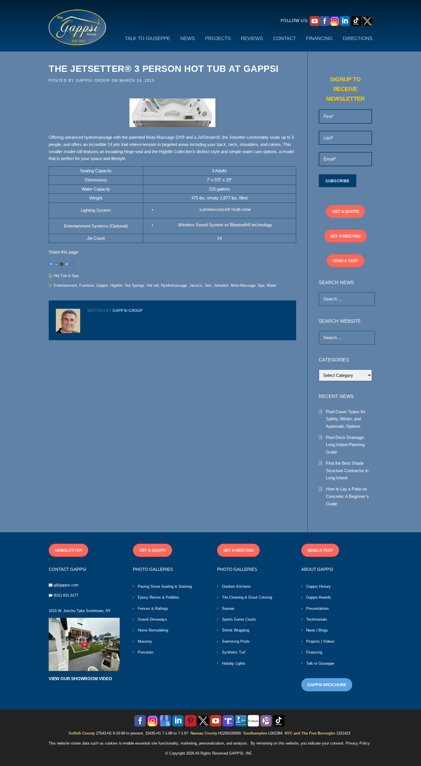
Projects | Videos (320, 641)
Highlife (116, 285)
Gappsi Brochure (326, 684)
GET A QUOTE (345, 211)
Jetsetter (221, 285)
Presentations (317, 608)
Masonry (145, 641)
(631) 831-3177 (66, 595)
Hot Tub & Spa (66, 276)
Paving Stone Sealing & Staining (165, 586)
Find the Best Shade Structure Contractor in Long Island (347, 470)
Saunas (228, 608)
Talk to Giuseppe (320, 663)
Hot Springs (134, 285)
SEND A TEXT (345, 260)
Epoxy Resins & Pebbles (158, 597)
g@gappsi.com (66, 585)
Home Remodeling (153, 630)
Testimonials (316, 619)
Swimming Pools (236, 641)
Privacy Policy (358, 743)
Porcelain (145, 652)
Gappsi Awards (318, 597)
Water (271, 285)
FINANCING (319, 38)
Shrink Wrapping (235, 630)
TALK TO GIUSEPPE (147, 38)
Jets (208, 285)
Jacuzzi (195, 285)
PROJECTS (218, 38)
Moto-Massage (243, 285)
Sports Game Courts (239, 619)
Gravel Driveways (152, 619)
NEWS (187, 38)
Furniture (86, 285)
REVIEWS (252, 38)
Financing (314, 652)
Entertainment (65, 285)
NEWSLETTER (68, 550)
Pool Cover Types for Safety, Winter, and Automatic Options (345, 419)
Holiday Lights (233, 663)
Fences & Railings (153, 608)
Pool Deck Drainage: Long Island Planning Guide (345, 444)
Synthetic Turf (233, 652)
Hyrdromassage (174, 285)
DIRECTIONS (357, 38)
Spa (261, 285)
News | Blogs (317, 630)
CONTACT (284, 38)
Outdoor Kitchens (236, 586)
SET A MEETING (345, 236)
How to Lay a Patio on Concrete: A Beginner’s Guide (347, 496)
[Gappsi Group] (77, 27)
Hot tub (153, 285)
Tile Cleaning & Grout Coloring (247, 597)
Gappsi (102, 285)
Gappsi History (318, 586)
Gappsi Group (93, 80)
